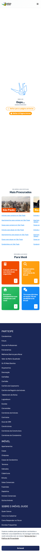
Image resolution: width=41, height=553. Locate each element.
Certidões (5, 377)
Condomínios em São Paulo (10, 244)
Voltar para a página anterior (22, 109)
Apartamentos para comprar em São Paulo (16, 220)
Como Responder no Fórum (12, 520)
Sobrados (5, 469)
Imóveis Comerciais (9, 496)
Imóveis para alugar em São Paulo (13, 230)
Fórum (4, 341)
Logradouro (6, 399)
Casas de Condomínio (10, 460)
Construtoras (7, 426)
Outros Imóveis (7, 500)
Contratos (5, 417)
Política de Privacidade (10, 538)
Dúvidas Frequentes (9, 525)
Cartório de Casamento (10, 386)
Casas (4, 451)
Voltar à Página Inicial (22, 113)
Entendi (20, 548)
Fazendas (5, 487)
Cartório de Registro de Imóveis (13, 390)
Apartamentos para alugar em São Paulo (15, 235)
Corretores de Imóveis (10, 413)
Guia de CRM (6, 422)
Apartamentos (7, 446)
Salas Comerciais (8, 482)
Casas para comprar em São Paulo (13, 225)
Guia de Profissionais (9, 345)
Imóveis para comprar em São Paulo (13, 215)
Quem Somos (6, 511)
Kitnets (4, 478)
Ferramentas (6, 350)
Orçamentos (6, 368)
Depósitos (5, 491)
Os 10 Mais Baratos (9, 363)
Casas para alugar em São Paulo (12, 239)
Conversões (6, 408)
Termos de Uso (29, 536)
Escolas (4, 404)
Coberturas (6, 473)
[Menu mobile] (37, 4)
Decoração (6, 372)
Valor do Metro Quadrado (11, 359)
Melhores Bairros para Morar (12, 354)
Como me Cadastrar (9, 516)
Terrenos (5, 464)
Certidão (5, 381)
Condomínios (6, 336)
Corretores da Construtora (11, 431)
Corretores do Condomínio (11, 435)
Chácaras (5, 455)
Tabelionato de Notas (9, 395)
